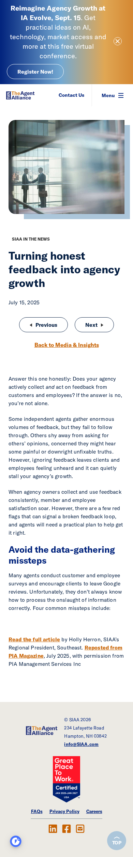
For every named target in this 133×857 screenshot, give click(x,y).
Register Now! (35, 71)
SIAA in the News (31, 239)
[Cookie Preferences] (15, 841)
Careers (94, 811)
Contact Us (71, 95)
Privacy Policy (64, 811)
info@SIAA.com (81, 744)
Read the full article (34, 639)
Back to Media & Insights (66, 344)
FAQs (37, 811)
